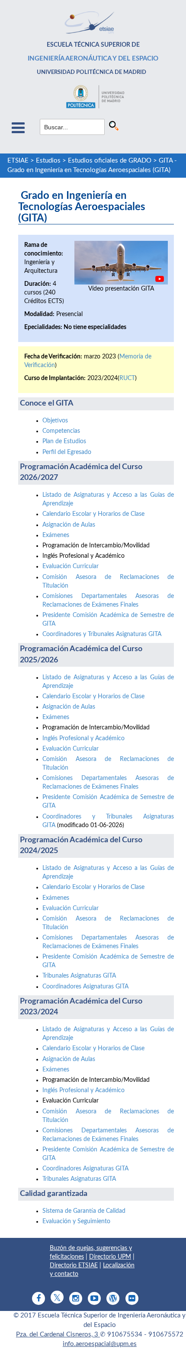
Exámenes (55, 535)
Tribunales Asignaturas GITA (79, 976)
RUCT (127, 378)
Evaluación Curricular (70, 566)
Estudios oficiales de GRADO (109, 160)
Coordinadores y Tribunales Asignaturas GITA (101, 634)
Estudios (48, 160)
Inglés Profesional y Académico (83, 738)
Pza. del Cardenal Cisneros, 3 (58, 1334)
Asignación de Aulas (68, 525)
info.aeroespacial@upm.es (100, 1344)
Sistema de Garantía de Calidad (83, 1211)
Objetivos (55, 421)
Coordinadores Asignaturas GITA (85, 987)
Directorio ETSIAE (74, 1266)
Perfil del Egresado (66, 452)
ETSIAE (18, 160)
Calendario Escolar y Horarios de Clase (93, 514)
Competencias (61, 431)
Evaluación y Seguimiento (76, 1221)
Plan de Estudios (64, 441)
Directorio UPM (110, 1257)
